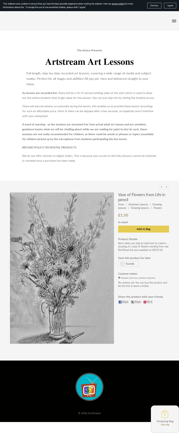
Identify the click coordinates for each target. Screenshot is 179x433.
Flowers (157, 208)
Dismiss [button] (154, 5)
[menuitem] (161, 186)
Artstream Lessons (138, 204)
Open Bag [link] (165, 425)
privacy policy (118, 4)
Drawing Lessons (140, 208)
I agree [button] (170, 5)
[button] (128, 264)
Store (121, 204)
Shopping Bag (165, 421)
